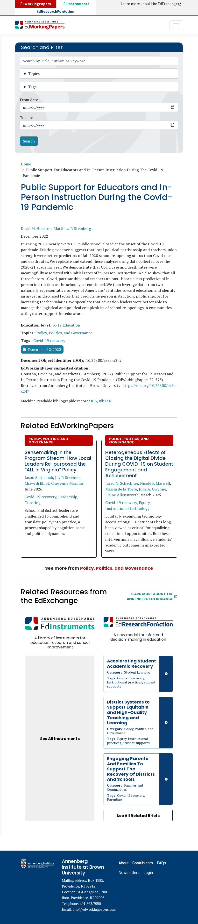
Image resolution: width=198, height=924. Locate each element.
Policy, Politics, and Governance (64, 332)
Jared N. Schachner (121, 483)
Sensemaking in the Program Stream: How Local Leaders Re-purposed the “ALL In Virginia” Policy (58, 461)
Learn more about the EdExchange (149, 4)
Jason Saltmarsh (39, 477)
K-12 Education (66, 325)
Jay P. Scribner (67, 477)
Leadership (67, 496)
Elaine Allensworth (122, 495)
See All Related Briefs (138, 815)
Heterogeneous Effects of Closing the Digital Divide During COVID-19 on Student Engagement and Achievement (139, 464)
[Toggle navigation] (176, 25)
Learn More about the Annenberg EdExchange (150, 596)
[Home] (41, 25)
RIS (94, 401)
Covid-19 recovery (49, 340)
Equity (144, 502)
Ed (76, 4)
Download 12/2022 (44, 349)
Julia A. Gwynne (152, 489)
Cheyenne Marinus (67, 483)
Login (148, 872)
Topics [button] (34, 73)
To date (26, 117)
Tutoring (33, 502)
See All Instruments (60, 738)
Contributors (142, 863)
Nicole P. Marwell (155, 483)
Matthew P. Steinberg (72, 228)
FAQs (161, 863)
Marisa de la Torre (121, 489)
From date (29, 99)
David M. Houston (36, 228)
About (123, 863)
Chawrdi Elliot (37, 483)
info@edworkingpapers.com (94, 909)
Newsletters (129, 872)
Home (26, 164)
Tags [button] (32, 86)
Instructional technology (127, 508)
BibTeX (105, 401)
